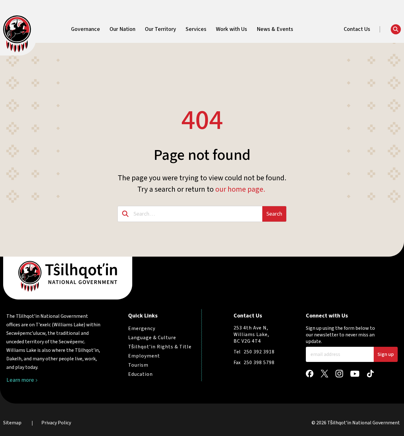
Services (196, 29)
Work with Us (231, 29)
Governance (85, 29)
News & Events (275, 29)
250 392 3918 (259, 351)
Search (274, 214)
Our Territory (160, 29)
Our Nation (122, 29)
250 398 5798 (259, 362)
